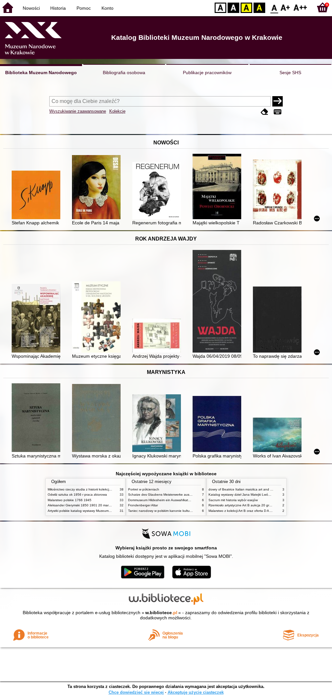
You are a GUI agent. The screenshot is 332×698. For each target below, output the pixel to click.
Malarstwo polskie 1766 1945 (69, 500)
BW (233, 7)
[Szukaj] (277, 101)
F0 (274, 7)
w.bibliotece (161, 612)
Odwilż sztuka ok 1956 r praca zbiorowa (77, 494)
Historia (58, 8)
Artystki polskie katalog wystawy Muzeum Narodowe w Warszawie (96, 510)
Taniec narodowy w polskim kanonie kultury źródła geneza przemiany (179, 510)
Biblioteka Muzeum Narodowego (41, 72)
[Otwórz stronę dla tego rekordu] (38, 195)
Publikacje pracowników (207, 72)
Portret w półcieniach (143, 489)
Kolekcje (117, 111)
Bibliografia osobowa (124, 72)
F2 (300, 7)
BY (259, 7)
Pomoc (84, 8)
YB (246, 7)
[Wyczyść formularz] (264, 112)
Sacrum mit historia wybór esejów (233, 500)
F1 (285, 7)
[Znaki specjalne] (277, 112)
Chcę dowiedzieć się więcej (136, 692)
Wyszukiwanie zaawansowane (77, 111)
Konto (107, 8)
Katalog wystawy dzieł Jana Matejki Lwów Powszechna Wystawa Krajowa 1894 (267, 494)
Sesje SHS (290, 72)
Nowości (31, 8)
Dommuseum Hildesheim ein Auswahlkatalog (161, 500)
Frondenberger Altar (143, 505)
